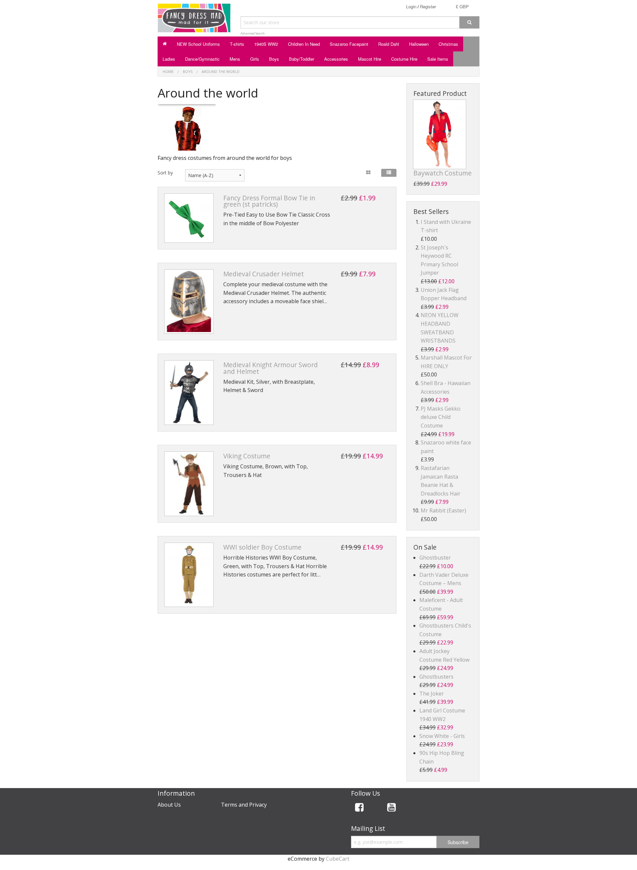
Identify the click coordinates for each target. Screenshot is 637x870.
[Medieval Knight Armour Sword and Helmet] (189, 393)
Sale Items (437, 59)
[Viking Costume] (189, 484)
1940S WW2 (266, 44)
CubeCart (337, 858)
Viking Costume (246, 455)
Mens (235, 59)
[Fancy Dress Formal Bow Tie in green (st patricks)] (189, 218)
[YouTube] (391, 808)
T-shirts (237, 44)
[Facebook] (359, 808)
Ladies (169, 59)
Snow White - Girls (442, 736)
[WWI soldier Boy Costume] (189, 575)
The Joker (431, 693)
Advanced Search (253, 33)
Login (411, 6)
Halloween (419, 44)
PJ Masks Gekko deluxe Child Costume (440, 417)
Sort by (165, 172)
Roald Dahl (388, 44)
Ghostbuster (435, 557)
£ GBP (462, 6)
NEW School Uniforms (198, 44)
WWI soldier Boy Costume (262, 547)
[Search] (469, 22)
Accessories (336, 59)
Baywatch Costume (442, 172)
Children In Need (304, 44)
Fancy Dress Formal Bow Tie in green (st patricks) (269, 201)
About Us (169, 804)
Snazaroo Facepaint (349, 44)
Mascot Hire (369, 59)
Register (428, 6)
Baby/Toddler (301, 59)
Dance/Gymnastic (202, 59)
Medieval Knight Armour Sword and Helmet (270, 367)
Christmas (448, 44)
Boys (274, 59)
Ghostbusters (436, 676)
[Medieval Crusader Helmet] (189, 302)
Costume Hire (404, 59)
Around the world (221, 71)
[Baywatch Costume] (439, 134)
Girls (254, 59)
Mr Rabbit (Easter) (443, 510)
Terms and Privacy (244, 804)
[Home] (165, 43)
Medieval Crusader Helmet (263, 273)
